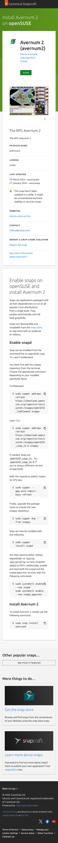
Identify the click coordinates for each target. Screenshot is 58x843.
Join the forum (9, 811)
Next (44, 119)
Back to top (9, 788)
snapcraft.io (11, 769)
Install (26, 72)
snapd (5, 815)
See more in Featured (29, 662)
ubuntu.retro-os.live (20, 216)
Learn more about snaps (24, 755)
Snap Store (36, 327)
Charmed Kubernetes (27, 805)
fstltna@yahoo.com (20, 230)
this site (24, 815)
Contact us (8, 836)
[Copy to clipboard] (44, 394)
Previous (36, 119)
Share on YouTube (54, 821)
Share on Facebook (47, 821)
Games (24, 61)
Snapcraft (13, 815)
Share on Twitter (41, 821)
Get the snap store (19, 710)
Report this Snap (18, 244)
